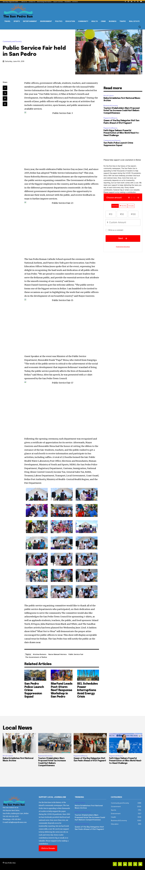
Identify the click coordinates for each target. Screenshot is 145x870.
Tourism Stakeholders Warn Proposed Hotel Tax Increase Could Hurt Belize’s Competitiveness (121, 110)
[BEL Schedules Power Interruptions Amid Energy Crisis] (88, 675)
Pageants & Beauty (110, 118)
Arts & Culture (109, 96)
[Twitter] (138, 1)
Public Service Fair (76, 654)
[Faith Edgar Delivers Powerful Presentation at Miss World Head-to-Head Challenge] (125, 743)
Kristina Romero (39, 654)
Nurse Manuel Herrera (57, 654)
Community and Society (12, 41)
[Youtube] (141, 1)
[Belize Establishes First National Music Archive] (19, 743)
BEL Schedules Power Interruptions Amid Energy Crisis (87, 690)
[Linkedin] (131, 1)
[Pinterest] (134, 1)
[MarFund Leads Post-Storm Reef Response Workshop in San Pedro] (62, 675)
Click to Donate (48, 848)
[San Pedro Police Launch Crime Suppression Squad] (35, 675)
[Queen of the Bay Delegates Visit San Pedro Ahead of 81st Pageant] (90, 743)
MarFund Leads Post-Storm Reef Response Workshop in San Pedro (61, 690)
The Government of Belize (36, 657)
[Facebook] (125, 1)
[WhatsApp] (5, 104)
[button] (139, 26)
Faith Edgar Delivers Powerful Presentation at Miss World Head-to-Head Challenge (121, 133)
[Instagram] (128, 1)
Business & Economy (111, 106)
